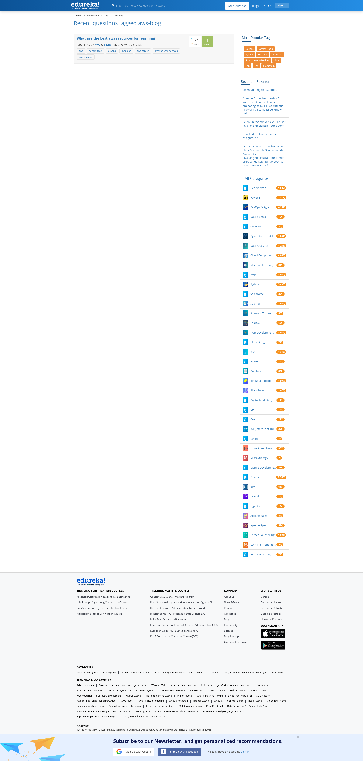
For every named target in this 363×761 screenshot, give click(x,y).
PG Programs (109, 672)
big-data (262, 54)
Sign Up (282, 5)
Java (252, 352)
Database (256, 371)
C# (252, 409)
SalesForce (257, 294)
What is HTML (158, 685)
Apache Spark (259, 525)
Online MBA (195, 672)
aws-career (143, 51)
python (249, 54)
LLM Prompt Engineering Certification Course (102, 602)
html (276, 60)
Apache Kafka (259, 515)
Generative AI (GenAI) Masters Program (172, 596)
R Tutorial (125, 711)
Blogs (255, 6)
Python (254, 284)
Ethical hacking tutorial (240, 695)
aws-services (85, 57)
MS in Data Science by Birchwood (168, 619)
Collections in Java (276, 700)
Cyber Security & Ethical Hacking (263, 236)
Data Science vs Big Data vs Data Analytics (249, 706)
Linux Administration (263, 448)
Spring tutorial (260, 685)
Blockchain (257, 390)
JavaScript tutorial (260, 690)
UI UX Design (258, 342)
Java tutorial (140, 685)
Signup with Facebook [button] (183, 751)
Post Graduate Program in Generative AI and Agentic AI (181, 602)
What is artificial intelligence (229, 700)
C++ (252, 419)
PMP (253, 274)
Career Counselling (262, 535)
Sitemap (228, 630)
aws (81, 51)
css (256, 65)
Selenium (256, 303)
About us (229, 596)
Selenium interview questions (114, 685)
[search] (113, 5)
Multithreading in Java (190, 706)
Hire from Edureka (271, 619)
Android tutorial (238, 690)
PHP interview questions (89, 690)
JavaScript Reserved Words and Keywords (176, 711)
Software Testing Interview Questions (96, 711)
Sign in (245, 751)
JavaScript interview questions (233, 685)
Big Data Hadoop (260, 380)
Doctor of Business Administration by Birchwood (177, 608)
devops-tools (95, 51)
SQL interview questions (108, 695)
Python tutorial (184, 695)
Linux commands (216, 690)
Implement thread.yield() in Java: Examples (224, 711)
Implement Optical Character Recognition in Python (98, 716)
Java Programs (142, 711)
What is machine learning (210, 695)
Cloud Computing (261, 255)
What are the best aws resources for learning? (116, 38)
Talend (254, 496)
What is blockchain (178, 700)
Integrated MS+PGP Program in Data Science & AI (177, 613)
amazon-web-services (166, 51)
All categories (257, 178)
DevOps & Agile (260, 207)
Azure (254, 361)
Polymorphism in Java (141, 690)
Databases (278, 672)
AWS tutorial (127, 700)
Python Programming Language (125, 706)
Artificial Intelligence (87, 672)
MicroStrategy (259, 458)
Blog (226, 619)
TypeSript (256, 506)
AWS (97, 44)
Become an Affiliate (271, 608)
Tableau (255, 323)
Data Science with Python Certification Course (102, 608)
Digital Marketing (261, 400)
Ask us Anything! (260, 554)
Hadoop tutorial (201, 700)
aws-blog (126, 51)
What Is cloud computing (151, 700)
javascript (277, 54)
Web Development (262, 332)
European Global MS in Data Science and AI (174, 630)
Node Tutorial (255, 700)
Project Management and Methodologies (246, 672)
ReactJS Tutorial (214, 706)
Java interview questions (183, 685)
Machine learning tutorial (159, 695)
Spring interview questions (171, 690)
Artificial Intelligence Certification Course (99, 613)
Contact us (230, 613)
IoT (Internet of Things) (263, 429)
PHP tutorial (206, 685)
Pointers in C (196, 690)
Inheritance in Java (116, 690)
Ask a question (237, 6)
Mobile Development (263, 467)
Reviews (228, 608)
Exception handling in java (90, 706)
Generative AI (258, 188)
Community (230, 625)
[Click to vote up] (191, 38)
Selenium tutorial (86, 685)
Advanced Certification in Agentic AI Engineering (103, 596)
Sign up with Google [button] (138, 751)
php (248, 65)
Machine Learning (261, 265)
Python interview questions (160, 706)
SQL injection (263, 695)
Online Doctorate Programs (135, 672)
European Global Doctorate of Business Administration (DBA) (184, 625)
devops (112, 51)
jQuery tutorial (84, 695)
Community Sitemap (235, 642)
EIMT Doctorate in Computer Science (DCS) (174, 636)
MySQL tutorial (133, 695)
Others (254, 477)
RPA (252, 487)
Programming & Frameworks (169, 672)
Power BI (255, 197)
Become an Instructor (273, 602)
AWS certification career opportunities (97, 700)
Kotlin (254, 438)
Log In (268, 5)
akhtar (107, 44)
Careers (265, 596)
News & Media (232, 602)
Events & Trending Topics (263, 544)
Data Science (258, 217)
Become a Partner (271, 613)
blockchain (269, 65)
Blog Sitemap (231, 636)
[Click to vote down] (191, 43)
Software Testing (260, 313)
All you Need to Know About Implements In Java (146, 716)
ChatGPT (255, 226)
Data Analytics (259, 245)
